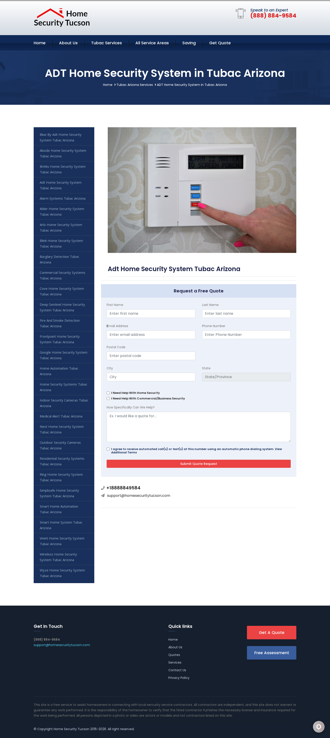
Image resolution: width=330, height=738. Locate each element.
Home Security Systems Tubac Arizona (63, 387)
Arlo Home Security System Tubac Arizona (61, 227)
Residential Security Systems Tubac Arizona (62, 461)
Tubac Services (106, 43)
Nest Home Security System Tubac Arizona (62, 429)
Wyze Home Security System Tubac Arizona (62, 573)
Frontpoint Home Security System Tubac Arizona (60, 339)
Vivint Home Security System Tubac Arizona (62, 541)
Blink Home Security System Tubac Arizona (61, 243)
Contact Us (177, 670)
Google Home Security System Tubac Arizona (63, 355)
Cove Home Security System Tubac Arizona (62, 291)
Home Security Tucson (71, 729)
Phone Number (213, 326)
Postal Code (116, 347)
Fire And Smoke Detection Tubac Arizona (60, 323)
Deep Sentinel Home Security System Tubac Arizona (62, 307)
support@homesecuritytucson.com (138, 495)
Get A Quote (271, 632)
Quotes (174, 655)
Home (40, 43)
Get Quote (220, 43)
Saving (189, 43)
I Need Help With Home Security (135, 393)
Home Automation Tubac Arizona (59, 371)
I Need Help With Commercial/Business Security (148, 398)
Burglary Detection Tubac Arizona (59, 259)
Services (174, 662)
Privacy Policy (178, 678)
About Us (68, 43)
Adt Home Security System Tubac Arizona (60, 185)
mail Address (117, 326)
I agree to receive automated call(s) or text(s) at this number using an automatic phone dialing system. (196, 450)
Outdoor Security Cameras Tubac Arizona (60, 445)
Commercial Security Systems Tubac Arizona (62, 275)
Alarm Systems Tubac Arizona (63, 198)
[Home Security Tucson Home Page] (62, 17)
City (110, 368)
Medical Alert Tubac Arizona (61, 416)
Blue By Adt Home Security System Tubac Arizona (60, 137)
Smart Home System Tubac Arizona (61, 525)
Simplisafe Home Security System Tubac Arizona (59, 493)
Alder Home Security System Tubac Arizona (62, 211)
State (206, 368)
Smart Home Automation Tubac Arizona (59, 509)
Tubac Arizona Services (135, 84)
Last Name (210, 305)
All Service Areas (152, 43)
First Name (115, 305)
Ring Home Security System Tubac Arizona (61, 477)
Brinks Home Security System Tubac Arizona (63, 169)
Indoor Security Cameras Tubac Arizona (64, 403)
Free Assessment (271, 653)
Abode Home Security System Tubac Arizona (63, 153)
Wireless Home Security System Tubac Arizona (58, 557)
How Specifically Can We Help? (131, 407)
